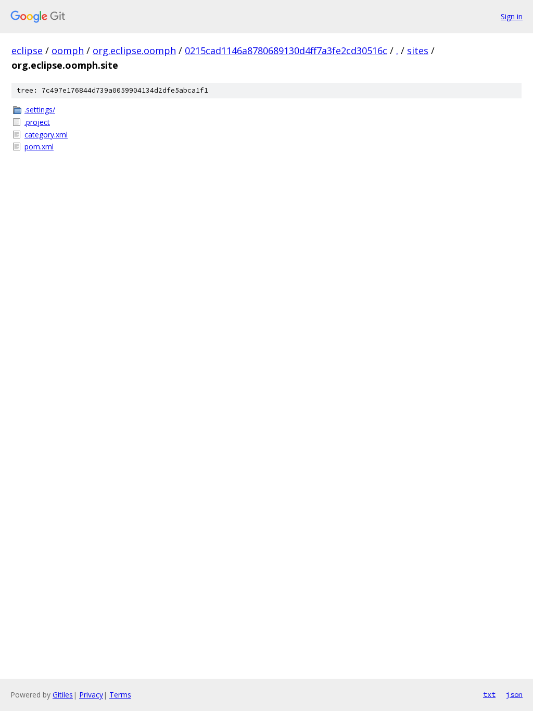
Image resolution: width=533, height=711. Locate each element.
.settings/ (39, 110)
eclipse (27, 50)
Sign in (512, 16)
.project (37, 122)
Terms (120, 695)
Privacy (91, 695)
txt (489, 694)
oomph (68, 50)
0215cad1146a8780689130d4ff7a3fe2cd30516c (286, 50)
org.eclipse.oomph (134, 50)
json (514, 694)
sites (417, 50)
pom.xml (39, 146)
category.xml (46, 134)
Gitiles (63, 695)
